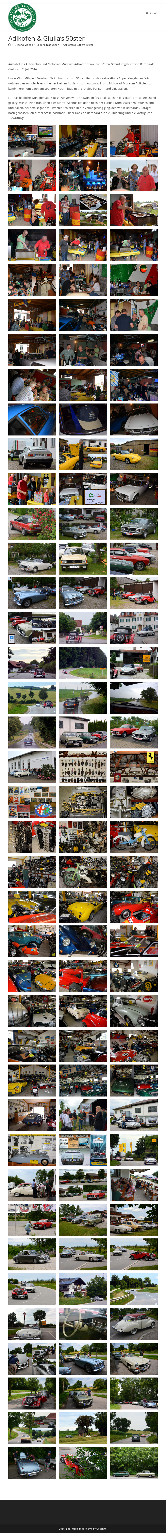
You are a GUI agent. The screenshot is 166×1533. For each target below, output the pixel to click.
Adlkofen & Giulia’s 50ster (78, 45)
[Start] (9, 45)
